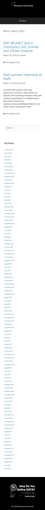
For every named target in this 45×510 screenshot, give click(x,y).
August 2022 (8, 153)
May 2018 (7, 304)
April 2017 (7, 341)
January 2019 (8, 280)
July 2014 (7, 435)
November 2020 (9, 217)
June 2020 (7, 230)
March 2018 (8, 311)
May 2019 (7, 267)
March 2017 (8, 344)
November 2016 (9, 358)
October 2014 (8, 428)
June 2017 (7, 334)
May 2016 (7, 374)
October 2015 (8, 398)
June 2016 (7, 371)
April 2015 (7, 408)
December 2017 (9, 317)
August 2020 (8, 227)
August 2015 (8, 401)
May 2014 (7, 441)
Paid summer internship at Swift (22, 77)
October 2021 (8, 180)
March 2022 (8, 163)
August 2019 (8, 264)
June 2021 (7, 193)
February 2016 (8, 384)
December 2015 (9, 391)
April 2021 (7, 200)
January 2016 (8, 388)
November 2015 (9, 394)
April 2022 (7, 160)
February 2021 (8, 207)
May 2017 (7, 337)
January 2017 (8, 351)
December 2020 (9, 213)
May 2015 (7, 405)
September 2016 (9, 364)
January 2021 (8, 210)
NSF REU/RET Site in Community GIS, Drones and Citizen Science (21, 47)
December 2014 (9, 421)
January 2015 (8, 418)
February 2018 (8, 314)
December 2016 (9, 354)
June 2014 (7, 438)
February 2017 (8, 348)
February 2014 (8, 448)
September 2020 (9, 223)
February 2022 (8, 166)
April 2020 (7, 237)
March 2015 (8, 411)
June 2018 (7, 301)
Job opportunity (13, 62)
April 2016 (7, 378)
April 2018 (7, 307)
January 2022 (8, 170)
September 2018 (9, 294)
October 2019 (8, 257)
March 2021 (8, 203)
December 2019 (9, 250)
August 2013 (8, 462)
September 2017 (9, 327)
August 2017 (8, 331)
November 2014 (9, 425)
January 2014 (8, 452)
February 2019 (8, 277)
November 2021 (9, 176)
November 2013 (9, 455)
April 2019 (7, 270)
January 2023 (8, 150)
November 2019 (9, 254)
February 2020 (8, 244)
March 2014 (8, 445)
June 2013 (7, 465)
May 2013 (7, 468)
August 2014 (8, 431)
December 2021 (9, 173)
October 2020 (8, 220)
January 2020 (8, 247)
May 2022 (7, 156)
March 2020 (8, 240)
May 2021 (7, 197)
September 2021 (9, 183)
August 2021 (8, 186)
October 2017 (8, 324)
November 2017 (9, 321)
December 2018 (9, 284)
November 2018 (9, 287)
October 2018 (8, 291)
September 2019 (9, 260)
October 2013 (8, 458)
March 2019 (8, 274)
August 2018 (8, 297)
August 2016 (8, 368)
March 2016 (8, 381)
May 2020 (7, 233)
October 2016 (8, 361)
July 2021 (7, 190)
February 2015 (8, 415)
